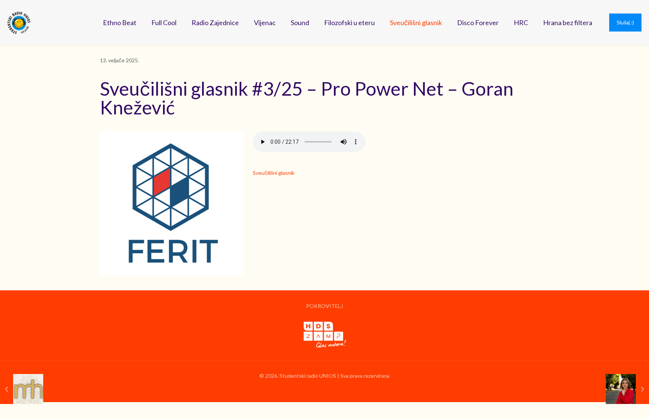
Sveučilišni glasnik (273, 173)
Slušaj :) (625, 22)
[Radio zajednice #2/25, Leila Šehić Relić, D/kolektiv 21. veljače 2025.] (627, 389)
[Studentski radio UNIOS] (19, 22)
